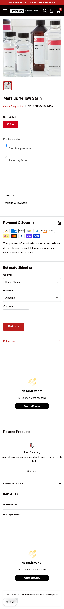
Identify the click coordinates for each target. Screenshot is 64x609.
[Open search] (45, 11)
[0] (58, 11)
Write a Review (32, 406)
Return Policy (10, 341)
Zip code (8, 306)
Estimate (13, 326)
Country (7, 274)
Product (10, 195)
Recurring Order (18, 160)
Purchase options (12, 139)
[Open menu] (5, 10)
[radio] (6, 146)
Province (8, 290)
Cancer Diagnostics (13, 106)
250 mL (10, 123)
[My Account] (51, 11)
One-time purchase (20, 148)
